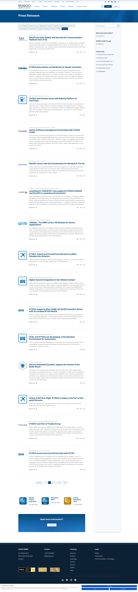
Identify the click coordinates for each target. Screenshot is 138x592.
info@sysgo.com (49, 556)
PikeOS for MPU (102, 58)
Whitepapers (101, 71)
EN (77, 52)
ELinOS (31, 26)
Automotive (43, 26)
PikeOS (25, 26)
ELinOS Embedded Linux (105, 61)
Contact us (52, 525)
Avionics (50, 26)
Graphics (40, 28)
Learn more (34, 504)
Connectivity (33, 28)
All (20, 26)
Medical (47, 28)
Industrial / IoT (71, 26)
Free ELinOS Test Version (105, 64)
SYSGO (59, 28)
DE (81, 52)
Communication (23, 28)
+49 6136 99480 (49, 553)
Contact (108, 6)
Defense (56, 26)
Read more (32, 52)
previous (39, 482)
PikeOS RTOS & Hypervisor (106, 54)
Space (53, 28)
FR (84, 52)
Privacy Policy (64, 588)
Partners (65, 28)
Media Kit (101, 44)
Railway (63, 26)
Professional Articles (104, 68)
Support (116, 6)
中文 (119, 1)
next (65, 482)
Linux (36, 26)
